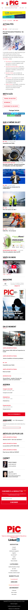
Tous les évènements (14, 414)
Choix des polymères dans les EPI (11, 252)
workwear (7, 102)
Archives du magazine (14, 551)
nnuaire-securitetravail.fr (14, 585)
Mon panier (14, 594)
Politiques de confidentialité (14, 608)
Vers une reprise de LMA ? (10, 209)
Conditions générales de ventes (14, 606)
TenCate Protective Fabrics (12, 66)
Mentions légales (14, 603)
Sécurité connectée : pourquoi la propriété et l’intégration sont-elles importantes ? (14, 165)
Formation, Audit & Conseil (14, 572)
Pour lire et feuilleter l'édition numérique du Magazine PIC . (17, 284)
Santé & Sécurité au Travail (11, 7)
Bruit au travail (6, 371)
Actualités (10, 20)
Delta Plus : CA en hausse (9, 230)
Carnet (14, 556)
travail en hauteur (10, 98)
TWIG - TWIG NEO (7, 274)
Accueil (4, 20)
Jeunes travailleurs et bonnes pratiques (13, 358)
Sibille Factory (9, 84)
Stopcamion (9, 77)
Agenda (14, 553)
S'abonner (24, 3)
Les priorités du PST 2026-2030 (11, 446)
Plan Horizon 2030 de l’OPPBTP (11, 452)
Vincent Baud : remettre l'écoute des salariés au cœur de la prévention (12, 379)
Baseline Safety (9, 73)
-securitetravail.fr (14, 579)
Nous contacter (14, 560)
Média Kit (14, 558)
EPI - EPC (22, 7)
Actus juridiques (14, 570)
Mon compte (14, 592)
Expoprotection (7, 376)
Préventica (5, 59)
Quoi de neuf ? (14, 554)
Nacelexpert (9, 61)
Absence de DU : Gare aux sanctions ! (12, 439)
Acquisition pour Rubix (9, 143)
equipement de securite (11, 106)
